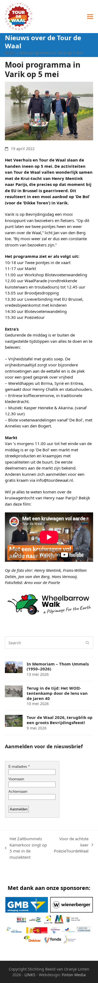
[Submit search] (87, 642)
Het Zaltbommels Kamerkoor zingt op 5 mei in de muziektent (26, 848)
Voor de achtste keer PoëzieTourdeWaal (71, 845)
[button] (90, 16)
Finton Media (74, 974)
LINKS (29, 974)
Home (10, 52)
